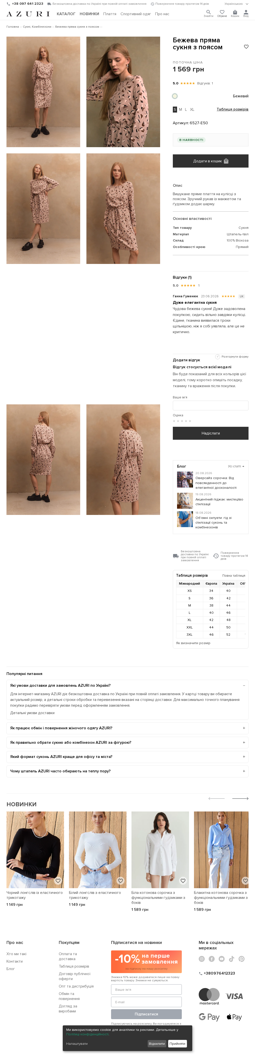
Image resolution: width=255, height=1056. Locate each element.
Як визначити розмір (193, 643)
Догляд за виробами (68, 1009)
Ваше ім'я (180, 397)
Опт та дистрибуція (76, 986)
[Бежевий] (175, 96)
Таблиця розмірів (233, 109)
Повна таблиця (233, 575)
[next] (240, 799)
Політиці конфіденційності (87, 1034)
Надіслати (211, 433)
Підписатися (146, 1014)
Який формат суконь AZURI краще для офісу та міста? (61, 756)
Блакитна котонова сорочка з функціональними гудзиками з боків (221, 897)
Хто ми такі (16, 953)
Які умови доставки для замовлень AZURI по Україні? (60, 685)
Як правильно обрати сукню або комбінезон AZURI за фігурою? (70, 742)
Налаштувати (77, 1044)
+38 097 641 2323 (27, 3)
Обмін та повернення (69, 996)
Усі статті (236, 466)
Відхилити (157, 1044)
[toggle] (237, 4)
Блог (10, 968)
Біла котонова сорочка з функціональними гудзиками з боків (158, 897)
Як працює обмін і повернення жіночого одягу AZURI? (61, 728)
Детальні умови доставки (32, 713)
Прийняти (177, 1044)
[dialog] (127, 1038)
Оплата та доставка (68, 956)
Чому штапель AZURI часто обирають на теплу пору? (60, 771)
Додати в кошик (207, 161)
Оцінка (178, 415)
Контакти (14, 961)
